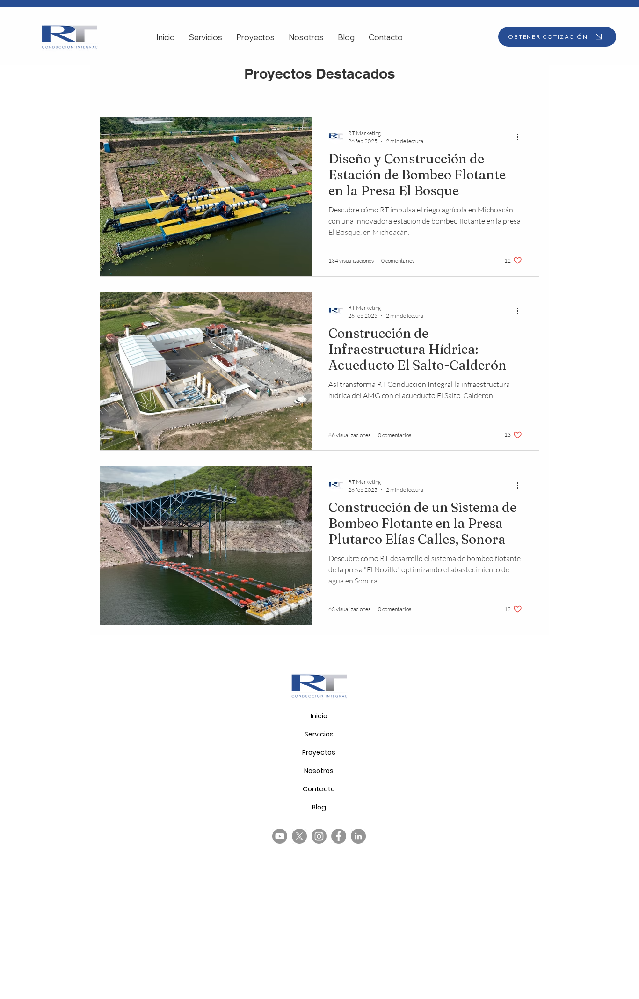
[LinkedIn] (358, 836)
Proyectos (318, 752)
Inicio (319, 716)
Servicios (319, 734)
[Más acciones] (520, 136)
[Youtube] (279, 836)
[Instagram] (319, 836)
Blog (319, 807)
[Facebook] (338, 836)
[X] (299, 836)
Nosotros (319, 770)
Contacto (319, 789)
